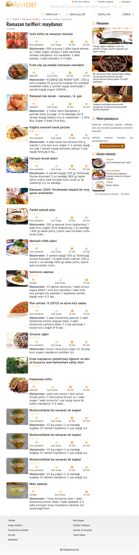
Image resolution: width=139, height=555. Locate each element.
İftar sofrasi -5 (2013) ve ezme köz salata (57, 303)
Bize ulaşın (78, 520)
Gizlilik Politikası (81, 525)
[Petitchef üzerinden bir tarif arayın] (115, 7)
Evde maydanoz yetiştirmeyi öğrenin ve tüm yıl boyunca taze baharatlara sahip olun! (59, 360)
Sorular (103, 14)
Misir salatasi (38, 484)
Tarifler (50, 14)
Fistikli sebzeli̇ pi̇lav (42, 210)
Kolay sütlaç (112, 185)
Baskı (127, 194)
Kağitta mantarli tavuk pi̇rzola (49, 127)
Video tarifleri (15, 525)
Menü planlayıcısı (111, 146)
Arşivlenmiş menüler (108, 194)
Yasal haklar (79, 535)
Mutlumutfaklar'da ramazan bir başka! (55, 410)
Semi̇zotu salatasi (41, 272)
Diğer (126, 14)
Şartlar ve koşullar (82, 530)
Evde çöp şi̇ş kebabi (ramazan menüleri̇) (56, 65)
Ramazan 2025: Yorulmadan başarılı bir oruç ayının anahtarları (59, 191)
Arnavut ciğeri (39, 334)
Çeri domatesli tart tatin (118, 162)
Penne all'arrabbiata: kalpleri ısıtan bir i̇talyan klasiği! (118, 176)
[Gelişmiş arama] (119, 7)
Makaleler (77, 14)
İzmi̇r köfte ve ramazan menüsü (51, 34)
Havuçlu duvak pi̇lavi (43, 158)
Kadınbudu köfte (40, 379)
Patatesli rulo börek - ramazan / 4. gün (55, 96)
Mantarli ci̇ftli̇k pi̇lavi (43, 241)
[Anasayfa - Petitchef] (7, 19)
